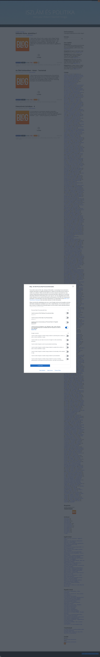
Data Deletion (42, 370)
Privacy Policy (58, 370)
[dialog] (50, 328)
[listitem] (50, 310)
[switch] (67, 313)
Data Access (50, 370)
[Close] (73, 286)
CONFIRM (40, 365)
